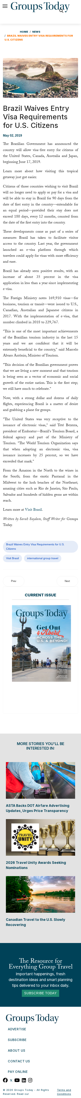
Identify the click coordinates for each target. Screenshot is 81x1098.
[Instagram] (30, 1079)
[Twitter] (11, 1079)
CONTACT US (19, 1061)
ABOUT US (16, 1050)
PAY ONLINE (18, 1072)
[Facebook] (5, 1079)
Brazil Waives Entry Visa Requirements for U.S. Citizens (35, 546)
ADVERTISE (17, 1029)
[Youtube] (17, 1079)
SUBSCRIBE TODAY (40, 993)
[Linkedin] (24, 1079)
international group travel (42, 558)
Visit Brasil (33, 510)
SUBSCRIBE (17, 1040)
